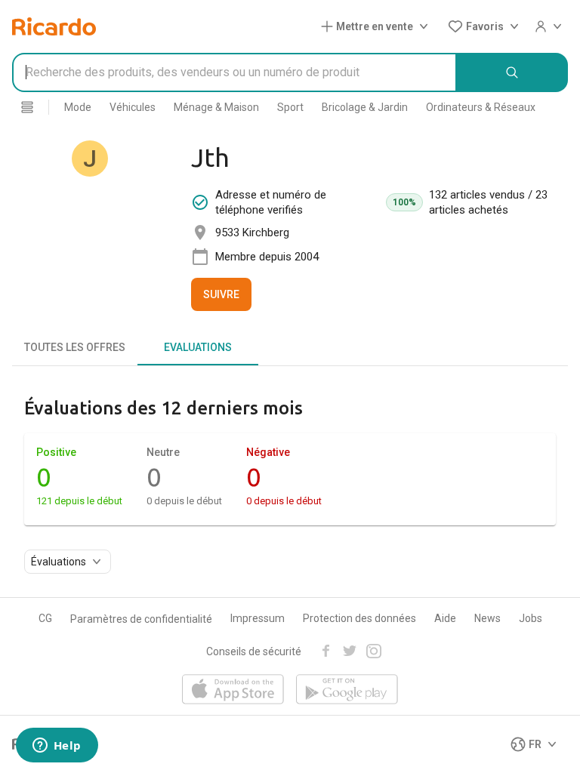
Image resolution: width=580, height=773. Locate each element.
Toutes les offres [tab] (74, 347)
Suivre (221, 294)
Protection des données (359, 618)
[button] (377, 26)
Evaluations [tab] (198, 347)
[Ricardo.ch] (54, 26)
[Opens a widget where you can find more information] (56, 746)
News (487, 618)
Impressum (257, 618)
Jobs (530, 618)
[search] (512, 72)
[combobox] (234, 72)
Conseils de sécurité (253, 651)
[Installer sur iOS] (233, 690)
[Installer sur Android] (347, 690)
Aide (445, 618)
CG (45, 618)
